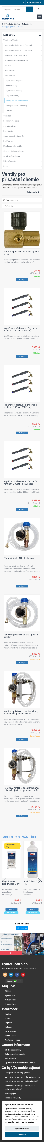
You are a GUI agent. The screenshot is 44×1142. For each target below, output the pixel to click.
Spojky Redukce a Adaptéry (16, 106)
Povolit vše (22, 1135)
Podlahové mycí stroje (11, 121)
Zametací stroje (9, 126)
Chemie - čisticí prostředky (13, 151)
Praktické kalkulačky (13, 1098)
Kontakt (8, 1014)
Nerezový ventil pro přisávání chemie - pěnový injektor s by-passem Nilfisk (22, 789)
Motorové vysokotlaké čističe (16, 55)
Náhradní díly (27, 24)
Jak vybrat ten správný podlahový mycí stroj (22, 1077)
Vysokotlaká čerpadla (14, 81)
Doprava (8, 1023)
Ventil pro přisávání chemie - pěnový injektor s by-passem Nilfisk (21, 712)
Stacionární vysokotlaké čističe (16, 60)
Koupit (23, 280)
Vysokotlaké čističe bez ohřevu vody (19, 45)
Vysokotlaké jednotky (14, 91)
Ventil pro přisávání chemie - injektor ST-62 (21, 252)
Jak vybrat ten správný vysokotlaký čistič (21, 1081)
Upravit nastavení (22, 1128)
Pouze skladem (12, 200)
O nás (7, 1018)
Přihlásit (8, 991)
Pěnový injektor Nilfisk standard (19, 558)
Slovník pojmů (10, 1093)
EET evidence (10, 1058)
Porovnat (12, 913)
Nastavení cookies (12, 1040)
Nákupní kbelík (10, 1000)
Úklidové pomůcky (10, 161)
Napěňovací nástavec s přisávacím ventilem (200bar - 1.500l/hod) (20, 482)
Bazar (5, 166)
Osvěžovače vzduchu (11, 156)
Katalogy (8, 1027)
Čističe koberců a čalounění (13, 136)
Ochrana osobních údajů (15, 1054)
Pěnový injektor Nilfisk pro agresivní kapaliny (21, 635)
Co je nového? (11, 1031)
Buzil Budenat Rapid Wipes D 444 (11, 882)
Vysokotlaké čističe (13, 24)
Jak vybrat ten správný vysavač (17, 1073)
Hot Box (8, 65)
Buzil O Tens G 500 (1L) (32, 882)
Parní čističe (8, 131)
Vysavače (7, 116)
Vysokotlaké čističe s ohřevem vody (18, 50)
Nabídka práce (10, 1036)
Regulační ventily (12, 96)
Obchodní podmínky (13, 1050)
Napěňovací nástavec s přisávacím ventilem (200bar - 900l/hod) (20, 406)
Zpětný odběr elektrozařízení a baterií (20, 1063)
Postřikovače (8, 141)
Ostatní (9, 111)
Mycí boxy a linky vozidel (12, 146)
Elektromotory (11, 86)
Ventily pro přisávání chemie (12, 27)
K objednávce (10, 1004)
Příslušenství (10, 70)
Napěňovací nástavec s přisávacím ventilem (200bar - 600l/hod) (20, 329)
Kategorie (9, 35)
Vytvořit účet (10, 995)
